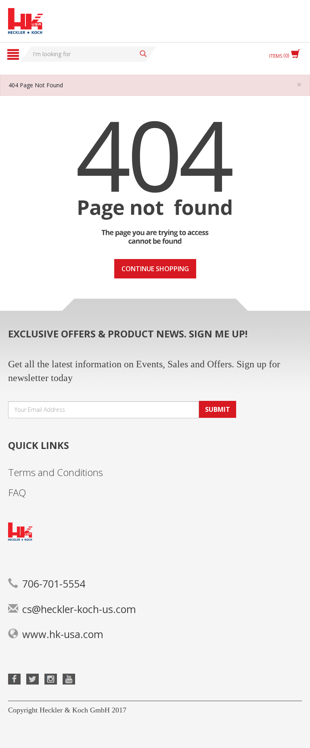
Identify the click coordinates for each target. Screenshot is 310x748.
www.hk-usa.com (62, 634)
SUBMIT (217, 409)
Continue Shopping (155, 268)
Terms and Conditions (55, 472)
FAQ (17, 492)
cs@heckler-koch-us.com (79, 609)
